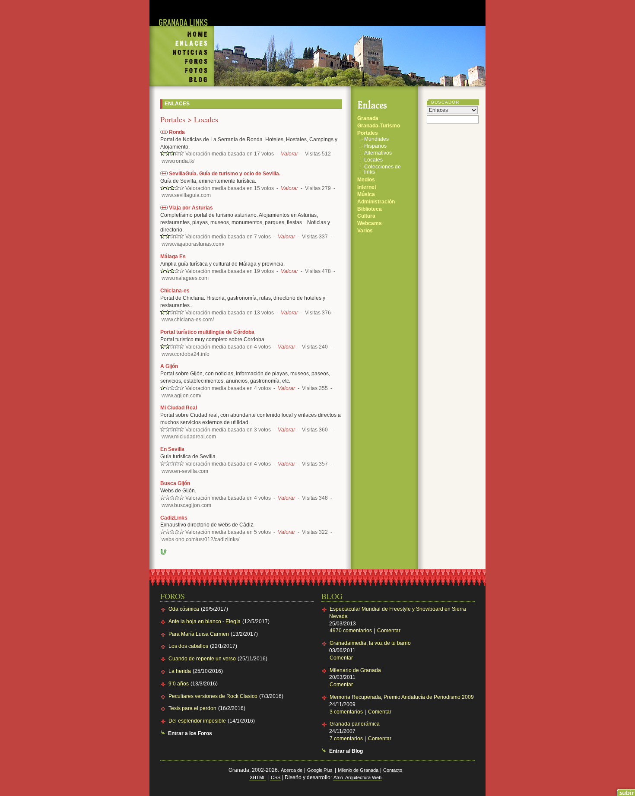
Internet (366, 187)
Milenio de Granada (358, 770)
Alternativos (378, 153)
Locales (373, 160)
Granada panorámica (355, 724)
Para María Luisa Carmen (198, 634)
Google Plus (320, 770)
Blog (181, 80)
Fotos (181, 70)
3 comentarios (347, 712)
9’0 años (178, 684)
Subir (163, 552)
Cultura (366, 216)
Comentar (388, 631)
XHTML (258, 777)
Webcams (369, 223)
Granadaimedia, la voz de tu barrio (370, 643)
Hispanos (375, 146)
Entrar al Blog (346, 751)
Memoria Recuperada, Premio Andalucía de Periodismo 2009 (402, 697)
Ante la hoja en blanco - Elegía (204, 621)
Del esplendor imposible (197, 721)
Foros (181, 61)
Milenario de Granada (355, 670)
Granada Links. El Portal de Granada (181, 17)
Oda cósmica (183, 609)
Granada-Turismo (378, 126)
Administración (376, 202)
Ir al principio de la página (625, 790)
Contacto (392, 770)
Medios (366, 180)
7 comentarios (347, 739)
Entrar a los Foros (190, 733)
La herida (179, 671)
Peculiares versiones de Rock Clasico (212, 696)
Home (181, 32)
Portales (367, 133)
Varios (365, 231)
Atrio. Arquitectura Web (357, 777)
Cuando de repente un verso (202, 659)
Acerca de (291, 770)
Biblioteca (369, 209)
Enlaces (181, 43)
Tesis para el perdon (192, 708)
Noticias (181, 52)
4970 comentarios (351, 631)
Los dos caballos (188, 646)
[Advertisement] (350, 13)
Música (366, 194)
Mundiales (376, 139)
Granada (367, 118)
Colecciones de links (382, 169)
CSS (275, 777)
